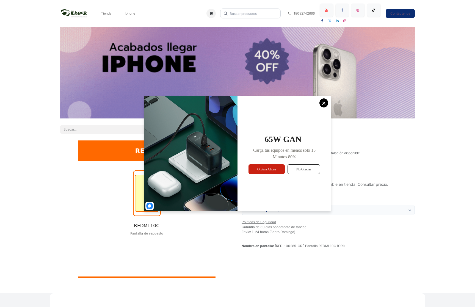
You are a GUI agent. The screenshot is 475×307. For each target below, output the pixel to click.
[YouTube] (326, 10)
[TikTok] (373, 10)
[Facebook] (342, 10)
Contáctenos (400, 13)
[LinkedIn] (337, 21)
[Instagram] (357, 10)
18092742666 (304, 13)
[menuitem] (106, 13)
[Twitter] (330, 21)
